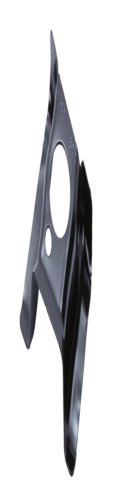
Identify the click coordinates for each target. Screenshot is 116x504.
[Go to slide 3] (3, 246)
